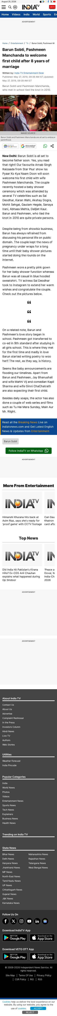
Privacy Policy (44, 975)
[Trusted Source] (28, 146)
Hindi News (8, 731)
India (26, 14)
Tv (27, 43)
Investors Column (11, 727)
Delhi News (8, 858)
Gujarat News (9, 894)
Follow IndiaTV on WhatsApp (26, 450)
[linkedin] (37, 921)
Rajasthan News (36, 858)
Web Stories (8, 744)
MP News (7, 872)
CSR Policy (20, 979)
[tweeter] (13, 921)
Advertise (7, 713)
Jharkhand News (11, 867)
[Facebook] (5, 921)
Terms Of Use (26, 975)
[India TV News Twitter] (51, 1)
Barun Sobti (10, 441)
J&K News (7, 898)
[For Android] (14, 956)
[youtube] (29, 921)
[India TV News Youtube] (54, 1)
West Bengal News (38, 867)
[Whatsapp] (45, 146)
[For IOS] (42, 956)
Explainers (7, 814)
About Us (7, 709)
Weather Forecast (11, 761)
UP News (7, 885)
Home (5, 14)
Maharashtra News (38, 854)
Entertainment (17, 43)
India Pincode (9, 765)
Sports (47, 14)
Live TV (6, 735)
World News (8, 787)
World (36, 14)
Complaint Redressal (13, 718)
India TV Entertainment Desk (29, 73)
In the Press (8, 722)
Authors (6, 740)
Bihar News (8, 854)
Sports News (9, 805)
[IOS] (41, 1)
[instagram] (21, 921)
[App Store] (42, 938)
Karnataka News (10, 903)
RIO (32, 979)
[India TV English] (30, 7)
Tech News (8, 809)
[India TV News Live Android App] (14, 938)
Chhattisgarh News (12, 889)
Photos (6, 792)
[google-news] (45, 921)
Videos (16, 14)
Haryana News (10, 863)
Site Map (10, 975)
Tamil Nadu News (11, 880)
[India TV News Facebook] (48, 1)
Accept (38, 1008)
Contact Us (8, 704)
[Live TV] (52, 7)
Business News (10, 818)
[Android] (44, 1)
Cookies (6, 1001)
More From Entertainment (28, 485)
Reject (30, 1012)
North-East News (11, 876)
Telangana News (37, 863)
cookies (22, 1008)
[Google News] (10, 146)
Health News (9, 823)
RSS (40, 979)
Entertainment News (12, 800)
